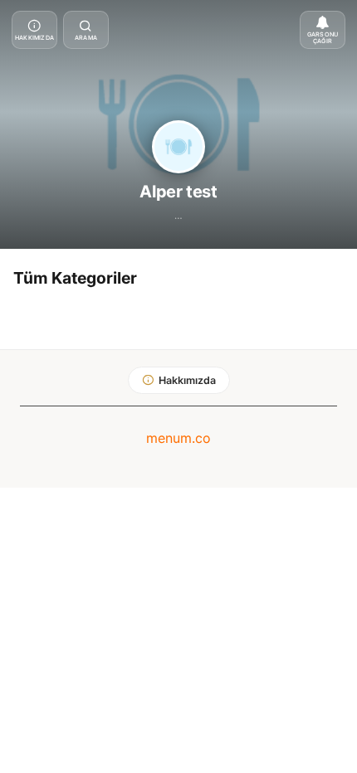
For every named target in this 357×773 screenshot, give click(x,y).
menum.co (178, 438)
